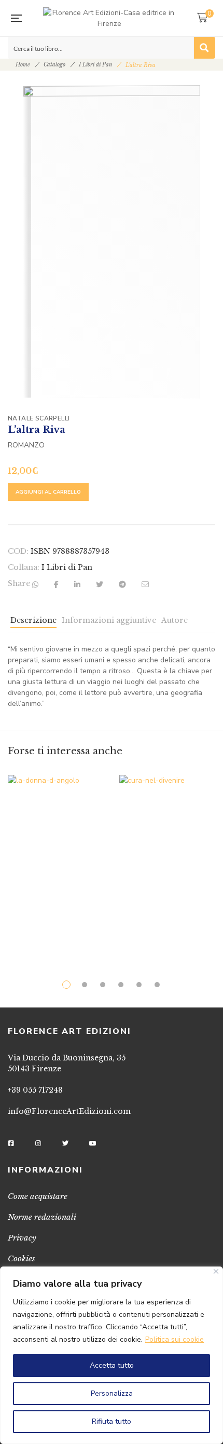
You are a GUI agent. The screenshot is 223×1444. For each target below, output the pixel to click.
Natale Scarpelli (38, 418)
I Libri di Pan (95, 64)
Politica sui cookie (174, 1339)
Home (23, 64)
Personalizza (112, 1393)
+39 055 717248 (35, 1090)
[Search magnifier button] (204, 48)
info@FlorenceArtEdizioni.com (69, 1111)
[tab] (33, 623)
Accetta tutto (112, 1365)
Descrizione (33, 620)
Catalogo (54, 64)
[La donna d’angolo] (56, 861)
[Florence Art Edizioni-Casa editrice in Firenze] (109, 18)
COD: (18, 551)
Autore (174, 620)
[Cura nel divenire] (167, 855)
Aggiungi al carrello (48, 492)
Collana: (23, 567)
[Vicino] (216, 1271)
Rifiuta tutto (111, 1421)
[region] (111, 1355)
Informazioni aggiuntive (109, 620)
